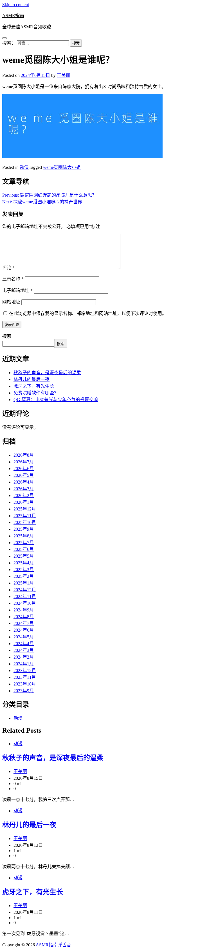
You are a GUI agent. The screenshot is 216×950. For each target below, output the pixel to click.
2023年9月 (24, 690)
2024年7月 (24, 623)
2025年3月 (24, 569)
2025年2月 (24, 576)
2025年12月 (25, 509)
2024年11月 (25, 596)
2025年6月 (24, 549)
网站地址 (11, 302)
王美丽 (63, 75)
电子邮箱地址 (17, 290)
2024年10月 (25, 603)
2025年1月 (24, 583)
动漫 (24, 167)
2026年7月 (24, 461)
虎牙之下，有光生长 (34, 386)
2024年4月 (24, 643)
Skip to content (15, 4)
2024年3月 (24, 650)
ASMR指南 (13, 15)
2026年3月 (24, 488)
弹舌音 (64, 944)
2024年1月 (24, 663)
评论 (8, 267)
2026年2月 (24, 495)
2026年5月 (24, 475)
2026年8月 (24, 455)
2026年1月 (24, 502)
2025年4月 (24, 562)
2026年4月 (24, 482)
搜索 (6, 336)
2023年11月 (25, 677)
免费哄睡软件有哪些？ (36, 392)
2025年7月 (24, 542)
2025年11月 (25, 515)
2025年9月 (24, 529)
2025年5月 (24, 556)
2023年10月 (25, 684)
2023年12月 (25, 670)
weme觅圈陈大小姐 (62, 167)
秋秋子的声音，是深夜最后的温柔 (47, 372)
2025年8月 (24, 535)
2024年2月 (24, 657)
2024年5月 (24, 636)
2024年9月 (24, 610)
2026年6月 (24, 468)
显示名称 (13, 279)
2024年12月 (25, 589)
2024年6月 (24, 630)
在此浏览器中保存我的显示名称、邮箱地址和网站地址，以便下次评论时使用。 (87, 313)
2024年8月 (24, 616)
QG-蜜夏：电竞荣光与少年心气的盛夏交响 (56, 399)
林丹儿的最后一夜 (32, 379)
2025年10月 (25, 522)
